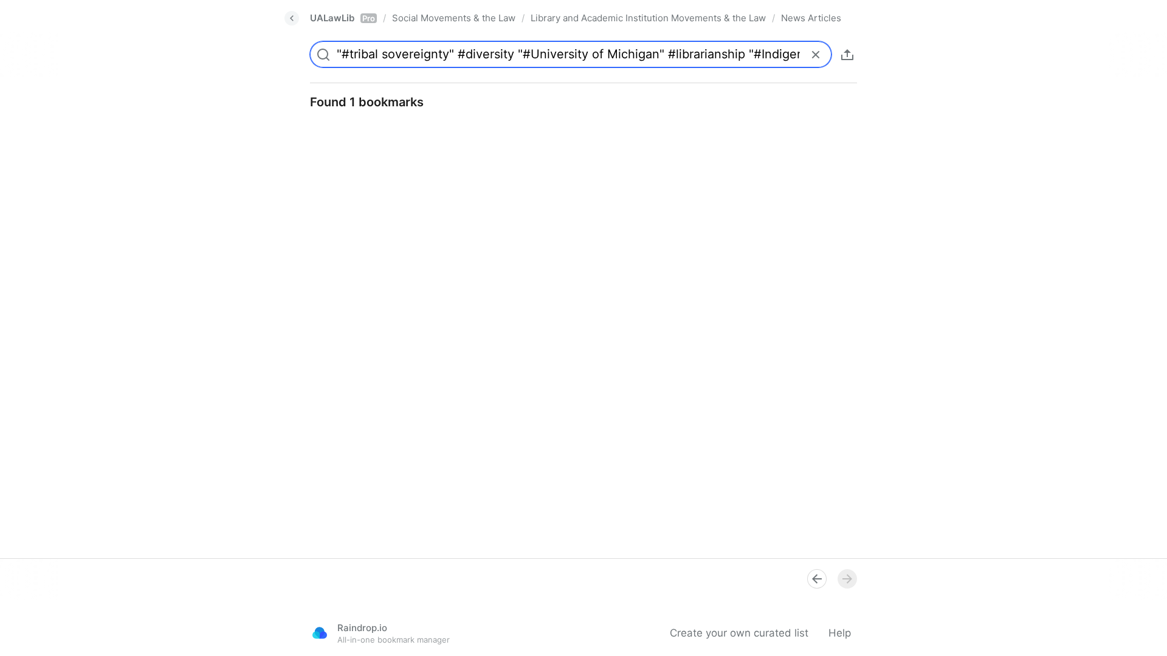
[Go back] (291, 18)
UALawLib (342, 18)
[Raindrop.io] (319, 633)
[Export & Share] (847, 54)
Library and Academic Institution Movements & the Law (648, 18)
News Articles (811, 18)
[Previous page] (817, 579)
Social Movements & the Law (453, 18)
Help (839, 633)
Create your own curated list (739, 633)
